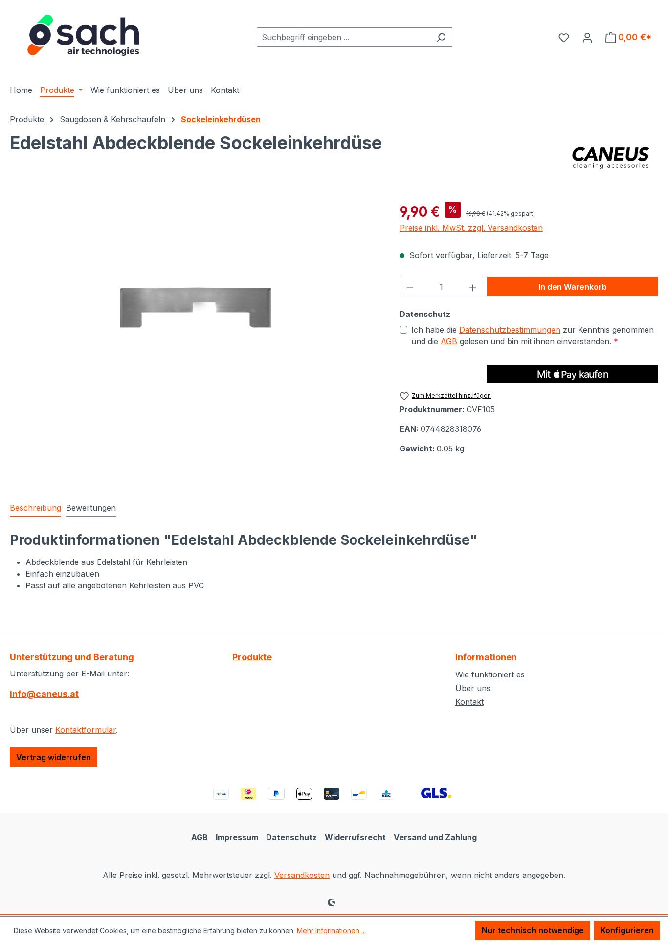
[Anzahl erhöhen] (473, 286)
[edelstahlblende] (195, 307)
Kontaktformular (85, 730)
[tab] (35, 508)
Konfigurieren (627, 930)
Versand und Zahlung (435, 837)
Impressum (237, 837)
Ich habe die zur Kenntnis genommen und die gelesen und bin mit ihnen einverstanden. (532, 335)
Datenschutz (291, 837)
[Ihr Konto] (587, 37)
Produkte (252, 657)
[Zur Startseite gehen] (83, 35)
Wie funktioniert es (490, 674)
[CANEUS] (611, 157)
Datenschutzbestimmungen (509, 330)
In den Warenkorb (572, 287)
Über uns (472, 688)
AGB (449, 341)
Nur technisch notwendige (533, 930)
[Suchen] (440, 37)
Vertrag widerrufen (53, 757)
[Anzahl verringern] (410, 286)
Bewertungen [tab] (91, 508)
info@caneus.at (44, 694)
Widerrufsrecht (355, 837)
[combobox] (343, 37)
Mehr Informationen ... (331, 930)
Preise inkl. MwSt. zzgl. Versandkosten (471, 228)
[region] (195, 307)
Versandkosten (302, 875)
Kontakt (469, 702)
